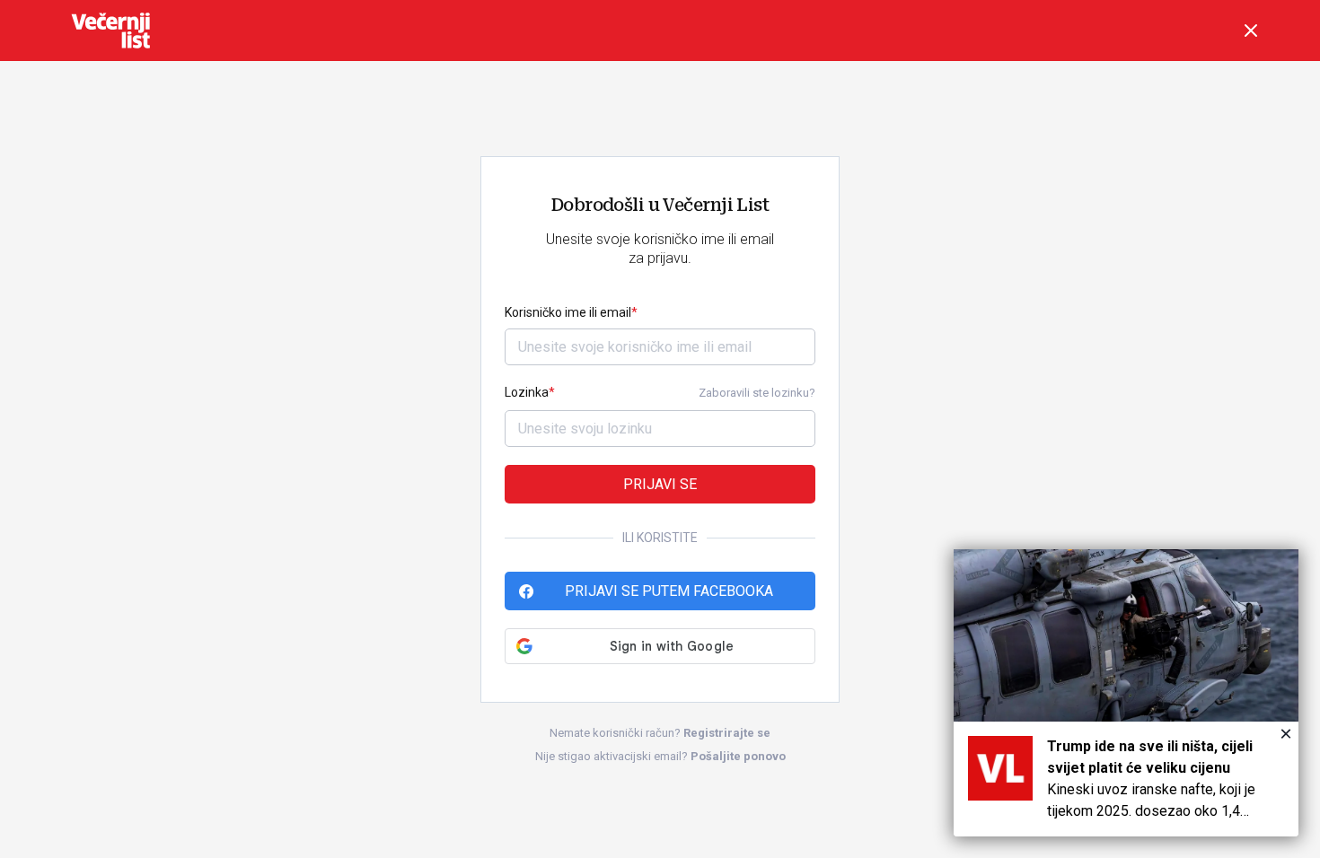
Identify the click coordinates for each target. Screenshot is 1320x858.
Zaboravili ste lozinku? (757, 392)
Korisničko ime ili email (568, 312)
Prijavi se (660, 484)
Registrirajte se (726, 733)
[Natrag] (1251, 30)
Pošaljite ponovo (738, 756)
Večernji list (110, 30)
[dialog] (1126, 692)
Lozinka (527, 392)
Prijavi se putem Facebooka (669, 591)
